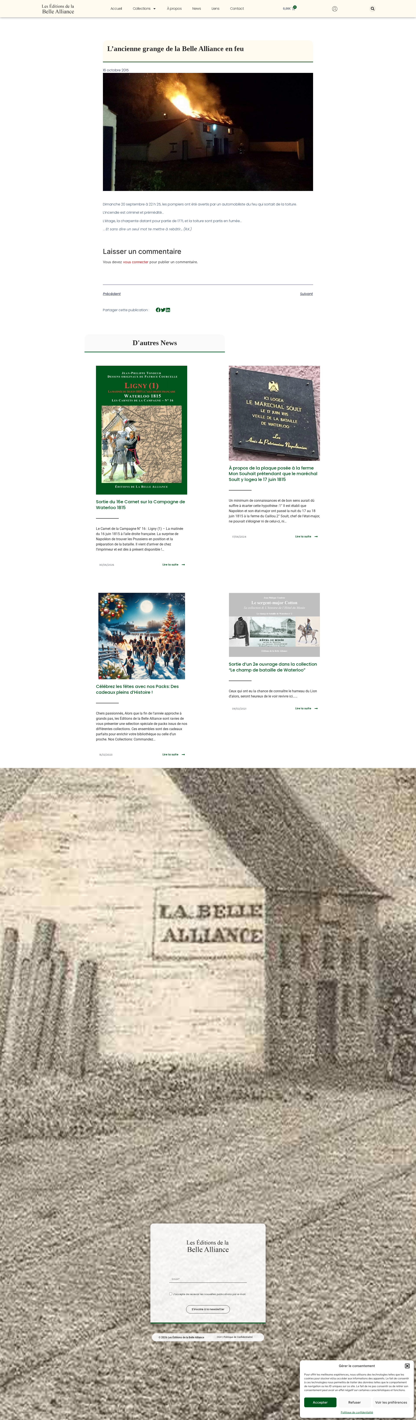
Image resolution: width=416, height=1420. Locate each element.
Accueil (116, 8)
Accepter (320, 1402)
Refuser (354, 1402)
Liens (215, 8)
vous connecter (135, 262)
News (196, 8)
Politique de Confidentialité (238, 1334)
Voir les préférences (391, 1402)
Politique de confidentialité (357, 1412)
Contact (237, 8)
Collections (142, 8)
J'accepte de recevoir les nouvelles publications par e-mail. (209, 1292)
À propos (174, 8)
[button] (407, 1366)
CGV (219, 1334)
